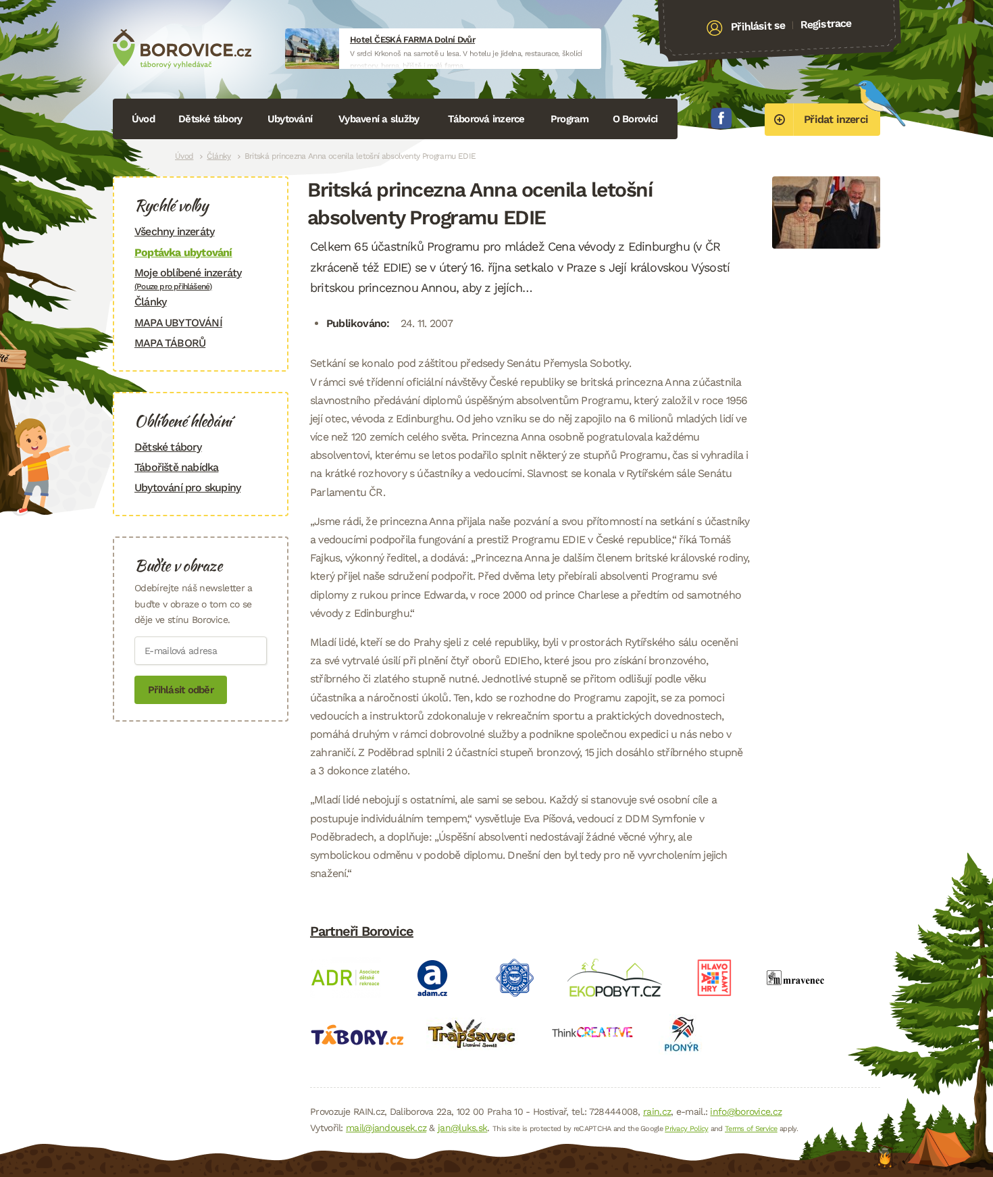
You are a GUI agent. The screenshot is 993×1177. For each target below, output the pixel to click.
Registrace (826, 23)
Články (218, 156)
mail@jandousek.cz (386, 1127)
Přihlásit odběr (180, 690)
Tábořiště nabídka (176, 467)
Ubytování (290, 119)
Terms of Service (751, 1128)
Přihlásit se (758, 26)
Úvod (143, 119)
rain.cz (657, 1111)
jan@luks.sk (462, 1127)
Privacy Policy (686, 1128)
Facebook (721, 118)
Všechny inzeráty (174, 231)
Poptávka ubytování (183, 252)
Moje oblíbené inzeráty (187, 278)
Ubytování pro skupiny (187, 487)
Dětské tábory (210, 119)
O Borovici (635, 119)
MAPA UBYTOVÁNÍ (178, 322)
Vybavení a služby (378, 119)
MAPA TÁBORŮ (169, 342)
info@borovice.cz (746, 1111)
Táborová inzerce (486, 119)
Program (570, 119)
